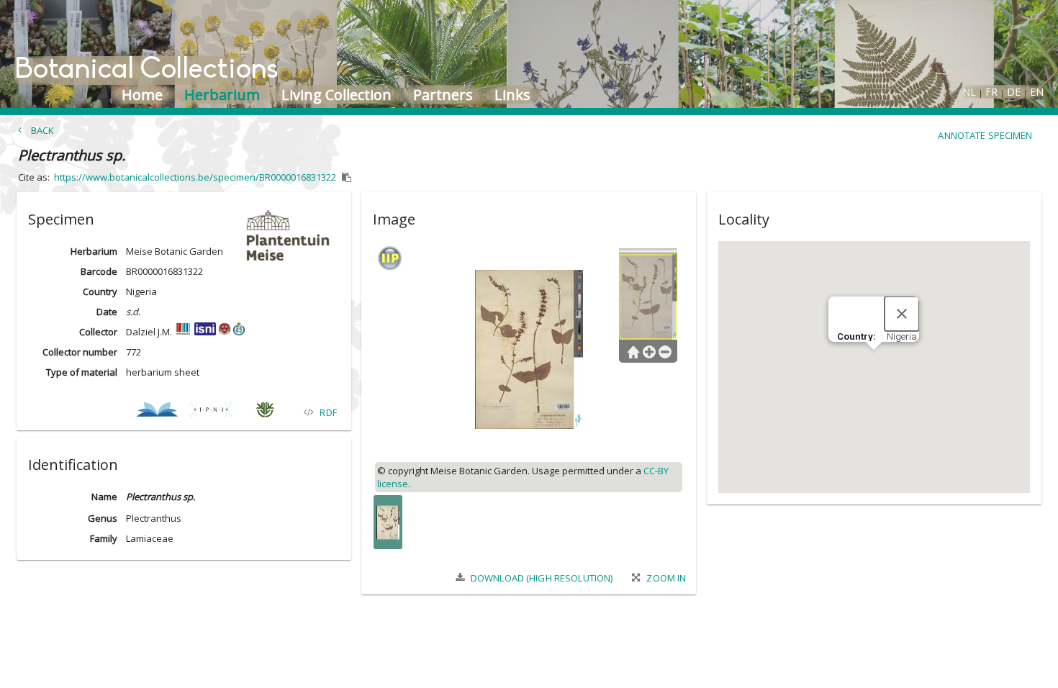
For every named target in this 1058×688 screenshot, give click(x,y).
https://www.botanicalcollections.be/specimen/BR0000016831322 (195, 177)
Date (106, 311)
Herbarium (94, 251)
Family (103, 538)
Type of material (81, 372)
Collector (98, 331)
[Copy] (347, 178)
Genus (102, 518)
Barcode (99, 271)
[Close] (902, 314)
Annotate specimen (985, 135)
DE (1014, 92)
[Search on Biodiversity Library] (157, 412)
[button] (184, 216)
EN (1037, 92)
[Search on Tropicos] (264, 412)
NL (969, 92)
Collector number (79, 351)
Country (100, 291)
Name (104, 496)
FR (991, 92)
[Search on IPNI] (211, 412)
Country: (857, 336)
